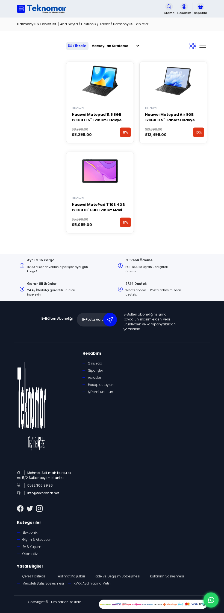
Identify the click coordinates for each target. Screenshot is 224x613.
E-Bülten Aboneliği (57, 318)
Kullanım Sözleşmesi (167, 576)
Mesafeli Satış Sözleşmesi (43, 583)
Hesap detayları (101, 384)
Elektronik (88, 24)
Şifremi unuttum (101, 391)
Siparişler (95, 370)
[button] (21, 9)
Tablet (104, 24)
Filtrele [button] (79, 46)
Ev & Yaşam (31, 546)
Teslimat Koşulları (70, 576)
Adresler (94, 377)
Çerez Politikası (34, 576)
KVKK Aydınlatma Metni (92, 583)
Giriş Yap (95, 363)
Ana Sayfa (69, 24)
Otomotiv (30, 553)
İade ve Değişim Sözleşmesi (117, 576)
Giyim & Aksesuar (36, 539)
